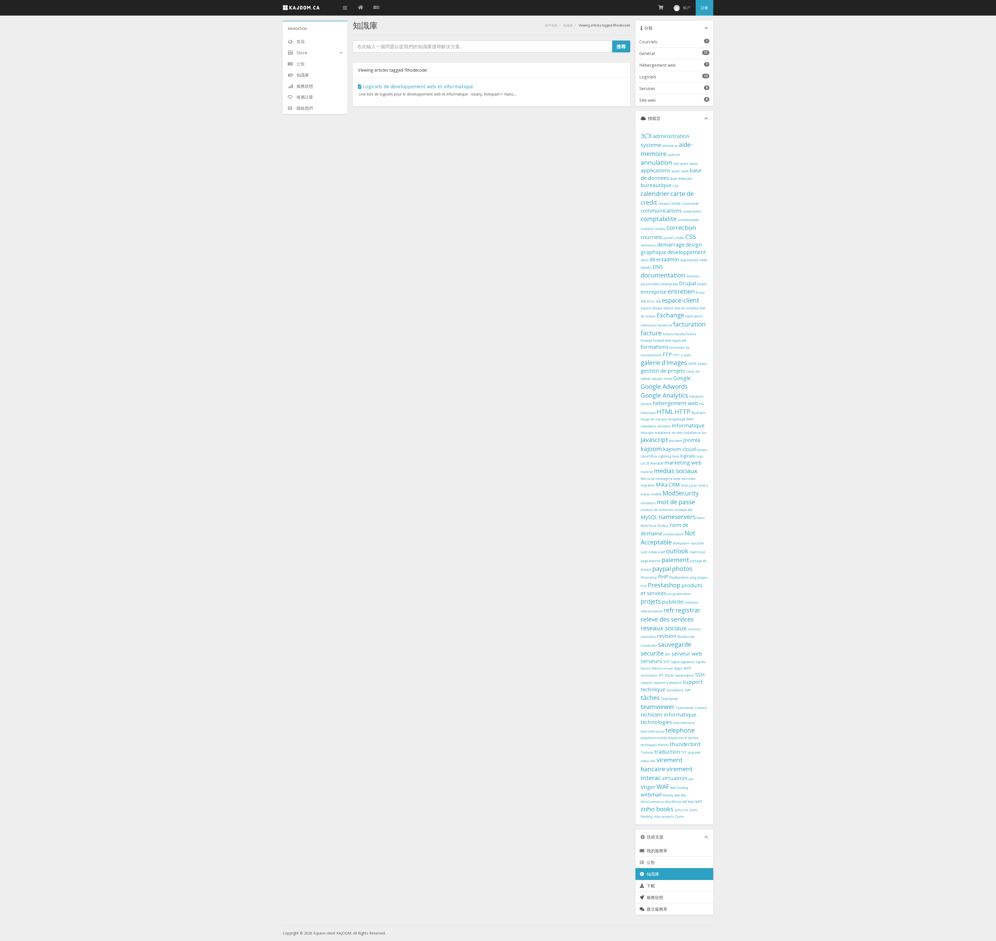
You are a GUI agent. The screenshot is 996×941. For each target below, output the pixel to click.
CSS (690, 236)
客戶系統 (551, 25)
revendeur (648, 637)
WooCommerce (652, 802)
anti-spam (680, 163)
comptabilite (659, 218)
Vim (652, 761)
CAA (676, 186)
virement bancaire (662, 764)
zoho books (657, 808)
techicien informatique (668, 714)
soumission (649, 675)
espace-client (680, 300)
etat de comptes (686, 308)
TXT (684, 752)
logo (700, 456)
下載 (650, 886)
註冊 (704, 7)
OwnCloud (697, 552)
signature (687, 662)
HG (701, 404)
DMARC (646, 267)
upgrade (694, 752)
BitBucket (685, 178)
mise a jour (689, 485)
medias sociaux (675, 470)
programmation (679, 594)
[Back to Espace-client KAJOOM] (360, 8)
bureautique (656, 185)
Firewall (646, 340)
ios (704, 433)
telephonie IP (677, 738)
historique (648, 413)
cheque (663, 203)
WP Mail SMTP (692, 802)
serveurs (651, 661)
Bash (673, 178)
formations (654, 346)
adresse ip (670, 146)
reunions (694, 629)
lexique (702, 450)
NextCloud (648, 525)
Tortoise (647, 752)
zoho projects (663, 816)
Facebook (665, 325)
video (645, 761)
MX (690, 510)
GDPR (692, 364)
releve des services (667, 619)
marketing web (683, 462)
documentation (663, 275)
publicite (672, 601)
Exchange (670, 315)
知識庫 (568, 25)
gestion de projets (663, 370)
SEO (667, 654)
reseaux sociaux (664, 628)
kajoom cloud (679, 449)
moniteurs (648, 503)
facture (651, 333)
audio (676, 171)
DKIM (703, 260)
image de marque (654, 419)
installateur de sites (669, 433)
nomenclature (673, 534)
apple (693, 163)
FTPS (676, 355)
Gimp (690, 371)
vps (691, 779)
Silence (657, 668)
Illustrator (698, 413)
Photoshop (649, 577)
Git (697, 371)
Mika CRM (668, 484)
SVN (687, 690)
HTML (665, 411)
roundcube (649, 645)
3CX (646, 135)
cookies (660, 229)
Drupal (687, 283)
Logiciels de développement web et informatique (417, 86)
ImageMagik (677, 419)
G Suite (686, 355)
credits (679, 238)
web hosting (679, 788)
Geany (702, 364)
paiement (675, 559)
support (647, 682)
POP (644, 586)
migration (648, 485)
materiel (647, 472)
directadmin (664, 259)
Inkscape (647, 433)
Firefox (691, 334)
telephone (680, 730)
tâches (650, 697)
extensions (648, 325)
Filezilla (679, 334)
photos (682, 568)
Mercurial (647, 478)
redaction (691, 602)
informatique (688, 425)
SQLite (669, 675)
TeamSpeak (669, 699)
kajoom (651, 448)
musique (680, 510)
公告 (650, 862)
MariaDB (657, 463)
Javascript (654, 439)
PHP (663, 576)
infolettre (664, 426)
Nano (701, 518)
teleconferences (652, 731)
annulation (656, 162)
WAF (662, 786)
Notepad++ (681, 543)
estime (668, 308)
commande (690, 203)
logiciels (688, 456)
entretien (681, 291)
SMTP (687, 668)
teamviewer (658, 706)
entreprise (654, 291)
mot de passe (676, 501)
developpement (686, 252)
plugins (702, 577)
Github (646, 379)
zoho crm (681, 810)
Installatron (692, 433)
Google (682, 377)
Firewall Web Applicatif (669, 340)
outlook (677, 551)
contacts (647, 229)
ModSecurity (681, 493)
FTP (667, 354)
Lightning (664, 456)
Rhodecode (686, 637)
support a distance (667, 682)
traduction (667, 751)
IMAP (690, 419)
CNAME (675, 203)
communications (661, 210)
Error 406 (654, 301)
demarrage (670, 244)
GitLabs (657, 379)
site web (668, 668)
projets (651, 601)
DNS (658, 266)
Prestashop (664, 585)
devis (644, 260)
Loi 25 (645, 463)
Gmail (668, 379)
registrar (688, 610)
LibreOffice (649, 456)
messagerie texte (668, 478)
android (674, 155)
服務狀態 (654, 897)
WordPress (673, 802)
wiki (677, 795)
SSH (700, 674)
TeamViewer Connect (691, 708)
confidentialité (688, 220)
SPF (661, 675)
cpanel (668, 238)
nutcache (697, 543)
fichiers (668, 334)
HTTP (682, 411)
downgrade (669, 284)
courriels (651, 237)
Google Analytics (664, 395)
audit (685, 171)
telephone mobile (654, 738)
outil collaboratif (653, 552)
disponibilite (689, 260)
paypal (661, 568)
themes (663, 745)
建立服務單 (656, 909)
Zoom (679, 816)
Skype (678, 668)
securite (652, 653)
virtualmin (674, 778)
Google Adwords (664, 386)
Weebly (667, 795)
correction (681, 227)
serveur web (687, 653)
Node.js (663, 525)
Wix (683, 795)
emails (702, 284)
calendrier (655, 193)
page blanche (651, 561)
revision (666, 635)
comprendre (692, 211)
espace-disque (651, 308)
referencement (651, 611)
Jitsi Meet (675, 441)
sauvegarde (674, 644)
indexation (648, 426)
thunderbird (685, 744)
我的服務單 (656, 851)
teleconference (684, 723)
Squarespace (684, 675)
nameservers (677, 516)
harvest (646, 404)
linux (675, 456)
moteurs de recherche (657, 510)
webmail (651, 794)
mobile (656, 494)
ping (693, 577)
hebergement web (675, 403)
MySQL (649, 517)
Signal (675, 662)
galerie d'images (664, 362)
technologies (656, 722)
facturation (689, 324)
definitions (648, 245)
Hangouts (696, 396)
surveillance (675, 690)
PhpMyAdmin (679, 577)
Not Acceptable (668, 537)
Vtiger (648, 786)
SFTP (666, 662)
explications (694, 316)
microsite (688, 478)
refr (668, 610)
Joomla (691, 440)
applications (655, 170)
